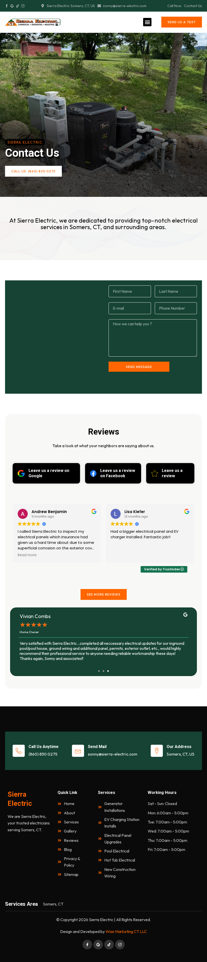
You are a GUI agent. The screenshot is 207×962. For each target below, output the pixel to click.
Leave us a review (172, 473)
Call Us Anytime (44, 746)
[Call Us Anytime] (19, 751)
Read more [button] (120, 555)
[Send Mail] (78, 751)
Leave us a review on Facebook (117, 473)
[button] (147, 22)
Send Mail (97, 746)
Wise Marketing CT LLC (126, 931)
